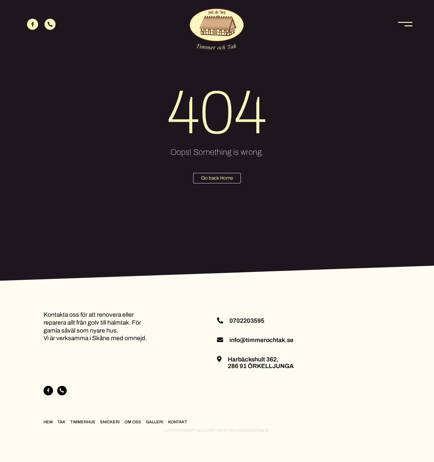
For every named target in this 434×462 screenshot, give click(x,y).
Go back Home (217, 178)
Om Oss (133, 422)
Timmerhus (82, 422)
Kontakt (177, 422)
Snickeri (110, 422)
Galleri (154, 422)
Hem (48, 422)
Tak (61, 422)
